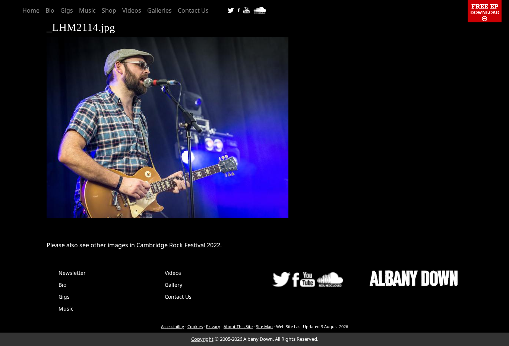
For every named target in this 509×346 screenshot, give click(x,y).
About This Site (238, 326)
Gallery (173, 284)
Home (30, 10)
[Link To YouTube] (246, 10)
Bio (49, 10)
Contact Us (193, 10)
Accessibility (172, 326)
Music (87, 10)
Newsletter (72, 272)
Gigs (66, 10)
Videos (131, 10)
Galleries (159, 10)
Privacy (213, 326)
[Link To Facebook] (239, 10)
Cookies (195, 326)
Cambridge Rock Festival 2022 (178, 245)
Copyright (202, 339)
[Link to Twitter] (231, 10)
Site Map (264, 326)
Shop (109, 10)
